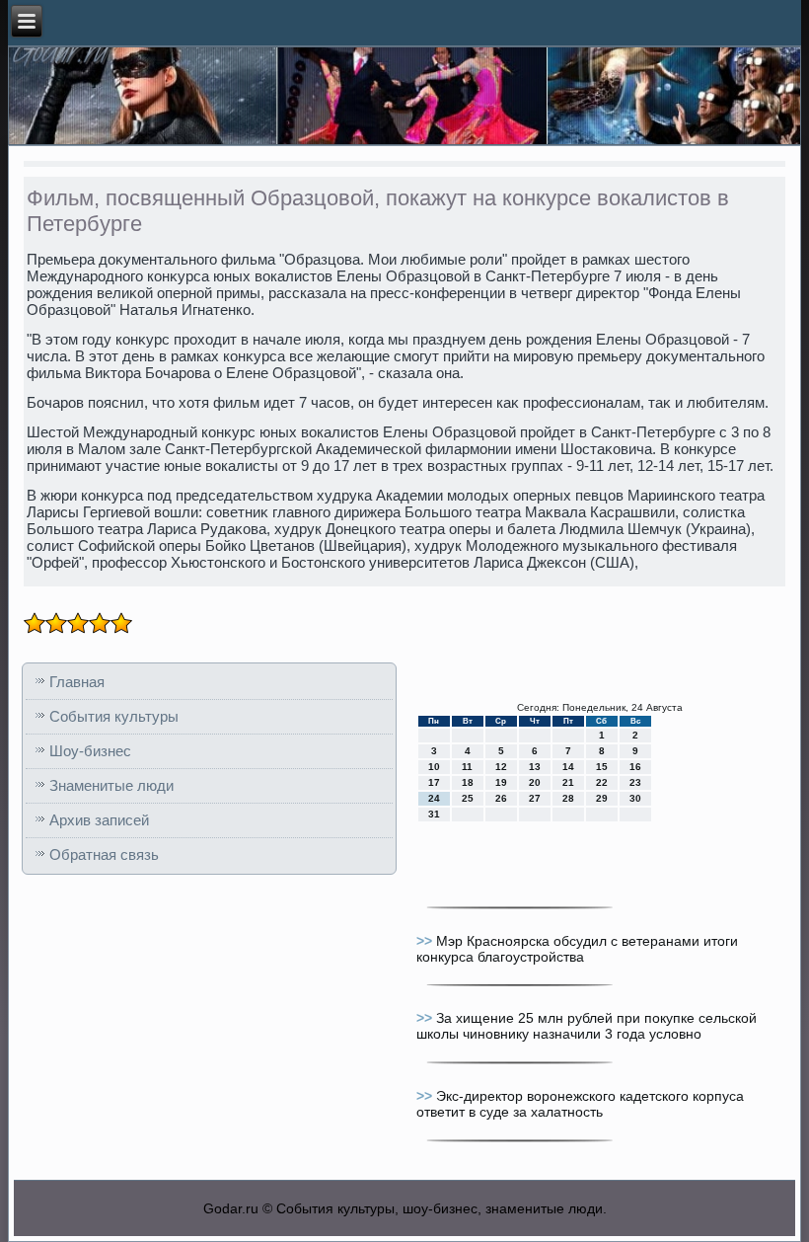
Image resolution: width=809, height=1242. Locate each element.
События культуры (114, 716)
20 (535, 782)
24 (434, 798)
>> (426, 941)
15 (602, 766)
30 (635, 798)
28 (568, 798)
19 (501, 782)
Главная (77, 681)
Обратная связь (104, 854)
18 (468, 782)
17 (434, 782)
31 (434, 814)
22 (602, 782)
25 (468, 798)
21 (568, 782)
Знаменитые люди (111, 785)
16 (635, 766)
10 (434, 766)
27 (535, 798)
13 (535, 766)
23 (635, 782)
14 (568, 766)
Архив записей (99, 820)
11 (467, 766)
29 (602, 798)
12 (501, 766)
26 (501, 798)
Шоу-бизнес (90, 750)
